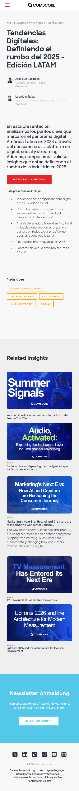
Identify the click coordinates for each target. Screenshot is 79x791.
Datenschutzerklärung (22, 770)
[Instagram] (44, 755)
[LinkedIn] (24, 755)
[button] (7, 5)
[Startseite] (41, 5)
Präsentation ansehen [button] (29, 179)
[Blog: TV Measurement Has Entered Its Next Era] (39, 574)
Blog (10, 412)
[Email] (64, 755)
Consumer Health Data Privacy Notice (37, 774)
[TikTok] (34, 755)
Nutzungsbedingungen (52, 770)
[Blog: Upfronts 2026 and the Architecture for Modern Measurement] (39, 622)
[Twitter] (15, 755)
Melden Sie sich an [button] (39, 721)
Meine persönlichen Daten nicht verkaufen (38, 777)
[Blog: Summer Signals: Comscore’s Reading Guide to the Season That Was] (39, 390)
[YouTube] (54, 755)
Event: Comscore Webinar (26, 23)
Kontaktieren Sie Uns (39, 781)
